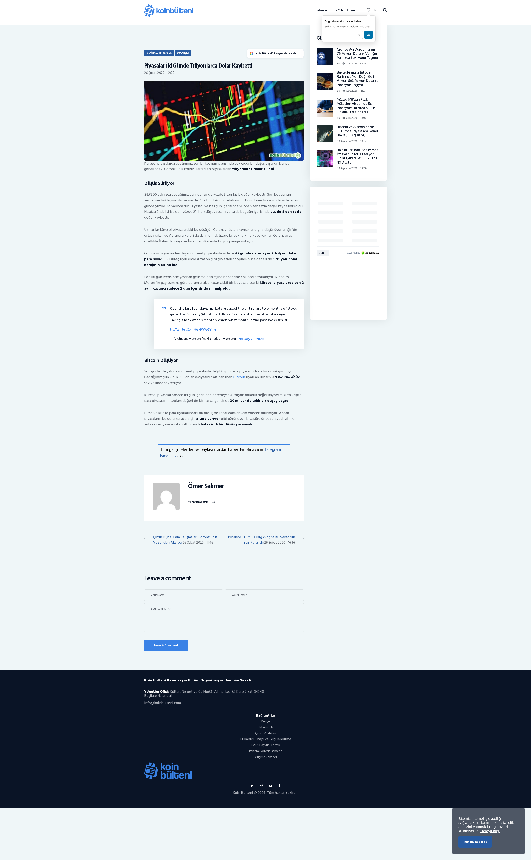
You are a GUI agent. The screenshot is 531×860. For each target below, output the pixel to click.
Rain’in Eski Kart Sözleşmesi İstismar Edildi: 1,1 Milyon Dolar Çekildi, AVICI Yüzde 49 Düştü (358, 156)
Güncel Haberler (160, 53)
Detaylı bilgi (490, 831)
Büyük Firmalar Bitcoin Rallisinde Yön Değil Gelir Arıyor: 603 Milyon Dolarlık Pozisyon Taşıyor (357, 78)
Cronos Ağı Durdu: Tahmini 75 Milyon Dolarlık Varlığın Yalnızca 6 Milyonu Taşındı (357, 53)
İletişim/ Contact (265, 757)
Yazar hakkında (198, 502)
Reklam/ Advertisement (265, 751)
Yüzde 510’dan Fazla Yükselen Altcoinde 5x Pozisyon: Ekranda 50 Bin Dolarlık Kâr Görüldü (356, 106)
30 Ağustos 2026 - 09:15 (351, 141)
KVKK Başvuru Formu (265, 745)
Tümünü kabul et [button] (475, 841)
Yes (368, 35)
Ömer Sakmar (206, 486)
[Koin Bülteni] (168, 6)
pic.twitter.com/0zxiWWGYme (193, 329)
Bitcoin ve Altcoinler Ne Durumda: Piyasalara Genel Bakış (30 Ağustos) (357, 131)
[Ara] (384, 10)
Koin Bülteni (243, 793)
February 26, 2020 (250, 339)
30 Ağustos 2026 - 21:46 (351, 63)
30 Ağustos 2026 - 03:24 (352, 168)
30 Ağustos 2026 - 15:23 (351, 90)
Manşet (184, 53)
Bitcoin (239, 377)
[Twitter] (252, 786)
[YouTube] (270, 786)
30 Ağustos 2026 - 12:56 (351, 117)
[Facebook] (279, 786)
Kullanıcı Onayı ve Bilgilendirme (265, 739)
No (359, 35)
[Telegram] (261, 786)
